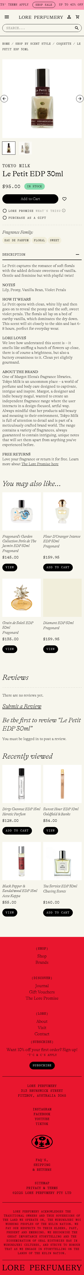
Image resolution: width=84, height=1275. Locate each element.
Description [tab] (13, 254)
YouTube (42, 1119)
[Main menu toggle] (6, 17)
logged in (31, 739)
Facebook (42, 1114)
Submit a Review (21, 706)
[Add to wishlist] (64, 199)
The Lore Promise (42, 998)
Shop (42, 956)
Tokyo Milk (16, 165)
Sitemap (42, 1183)
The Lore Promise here (40, 464)
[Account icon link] (69, 17)
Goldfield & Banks (56, 814)
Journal (42, 985)
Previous (4, 98)
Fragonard (10, 551)
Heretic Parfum (14, 814)
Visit (42, 1027)
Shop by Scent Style (33, 43)
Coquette (63, 43)
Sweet (54, 240)
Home (6, 43)
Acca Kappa (11, 896)
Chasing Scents (54, 891)
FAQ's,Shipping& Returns (42, 1164)
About (42, 1021)
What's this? (48, 211)
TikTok (42, 1124)
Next (80, 98)
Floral (39, 240)
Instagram (42, 1109)
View (10, 567)
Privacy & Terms (42, 1188)
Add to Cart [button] (58, 567)
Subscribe (42, 1065)
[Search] (77, 28)
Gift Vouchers (42, 992)
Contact (42, 1034)
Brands (42, 962)
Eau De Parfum (16, 240)
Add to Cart (30, 199)
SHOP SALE (36, 4)
